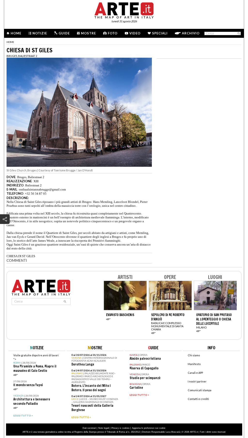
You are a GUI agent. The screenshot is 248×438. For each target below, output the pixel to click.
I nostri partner (197, 381)
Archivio (191, 33)
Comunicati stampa (199, 390)
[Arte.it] (124, 9)
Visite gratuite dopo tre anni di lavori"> (36, 363)
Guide (64, 33)
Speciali (160, 33)
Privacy (115, 428)
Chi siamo (194, 355)
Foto (112, 33)
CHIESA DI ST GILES (21, 256)
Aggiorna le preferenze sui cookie (148, 428)
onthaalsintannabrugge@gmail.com (42, 189)
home (10, 41)
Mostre (88, 33)
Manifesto (194, 364)
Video (134, 33)
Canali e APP (195, 372)
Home (16, 33)
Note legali (103, 428)
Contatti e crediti (198, 398)
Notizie (39, 33)
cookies (126, 428)
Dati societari (89, 428)
